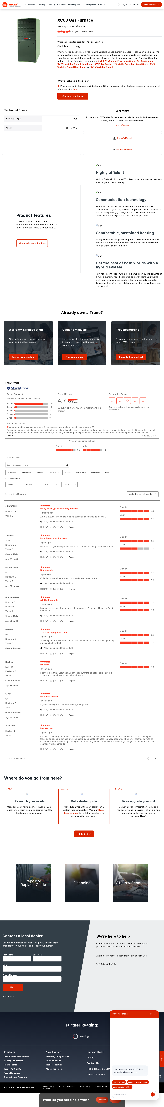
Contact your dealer (72, 96)
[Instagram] (160, 1076)
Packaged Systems (13, 1061)
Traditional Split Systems (16, 1057)
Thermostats (10, 1065)
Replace (102, 1099)
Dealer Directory (96, 1074)
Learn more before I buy (122, 1087)
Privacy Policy (48, 1086)
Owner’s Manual (54, 1061)
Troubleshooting (54, 1065)
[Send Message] (153, 1094)
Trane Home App (12, 1073)
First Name (8, 955)
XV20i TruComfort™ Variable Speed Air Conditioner (125, 61)
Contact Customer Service (138, 1082)
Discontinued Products (15, 1077)
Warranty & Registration (58, 1057)
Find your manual (75, 357)
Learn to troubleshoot (131, 357)
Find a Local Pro (151, 4)
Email (5, 965)
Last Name (38, 955)
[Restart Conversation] (151, 1014)
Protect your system (23, 357)
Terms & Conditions (67, 1086)
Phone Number (10, 975)
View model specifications (32, 243)
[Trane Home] (12, 4)
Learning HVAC (95, 1052)
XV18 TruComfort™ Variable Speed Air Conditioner (122, 64)
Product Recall (101, 1086)
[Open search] (119, 4)
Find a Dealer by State (99, 1069)
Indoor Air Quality (12, 1069)
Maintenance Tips (55, 1069)
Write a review (87, 32)
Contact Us (93, 1063)
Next (12, 987)
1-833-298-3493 (107, 964)
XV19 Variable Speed (101, 67)
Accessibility (85, 1086)
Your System (53, 1052)
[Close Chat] (155, 1014)
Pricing (90, 1057)
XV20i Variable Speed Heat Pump (75, 64)
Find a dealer (84, 834)
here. (75, 89)
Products (9, 1052)
